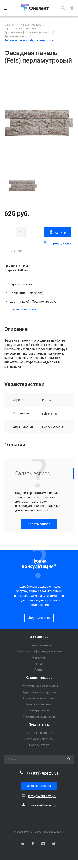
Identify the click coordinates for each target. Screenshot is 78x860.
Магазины (39, 657)
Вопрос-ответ (39, 745)
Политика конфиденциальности (39, 651)
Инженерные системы (39, 716)
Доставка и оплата (39, 733)
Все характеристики (24, 309)
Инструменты (39, 710)
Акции (39, 669)
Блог (39, 663)
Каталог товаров (39, 678)
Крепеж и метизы (39, 704)
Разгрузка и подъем (39, 739)
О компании (39, 637)
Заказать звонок (39, 786)
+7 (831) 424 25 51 (42, 773)
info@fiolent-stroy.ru (42, 796)
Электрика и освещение (39, 698)
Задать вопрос (39, 524)
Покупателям (39, 724)
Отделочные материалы (39, 692)
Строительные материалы (39, 686)
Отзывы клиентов (39, 645)
